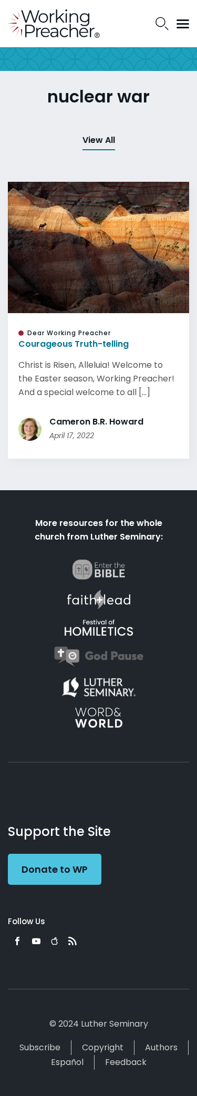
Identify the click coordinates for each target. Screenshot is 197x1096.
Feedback (126, 1062)
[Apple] (54, 941)
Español (67, 1062)
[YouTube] (36, 941)
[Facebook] (17, 941)
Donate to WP (55, 869)
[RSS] (72, 941)
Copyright (102, 1047)
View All (98, 140)
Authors (161, 1047)
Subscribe (39, 1047)
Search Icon (162, 24)
